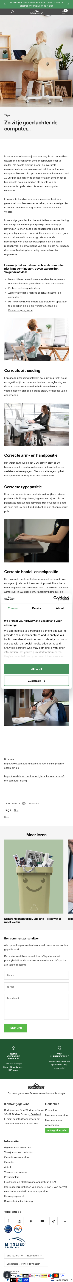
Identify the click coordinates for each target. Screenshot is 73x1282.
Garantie (9, 1162)
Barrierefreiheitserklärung (18, 1201)
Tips (7, 115)
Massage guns (53, 1120)
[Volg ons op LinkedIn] (65, 1221)
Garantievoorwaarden (16, 1157)
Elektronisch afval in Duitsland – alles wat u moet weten (32, 920)
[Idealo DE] (8, 1229)
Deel (6, 817)
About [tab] (60, 608)
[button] (62, 1280)
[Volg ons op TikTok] (53, 1221)
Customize (34, 680)
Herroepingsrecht (14, 1196)
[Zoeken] (12, 11)
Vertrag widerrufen (57, 1130)
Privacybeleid (11, 1177)
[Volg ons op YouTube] (42, 1221)
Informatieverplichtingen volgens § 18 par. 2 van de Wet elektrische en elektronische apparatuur (35, 1189)
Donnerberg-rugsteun (20, 310)
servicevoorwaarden (38, 960)
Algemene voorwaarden (17, 1147)
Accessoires (52, 1125)
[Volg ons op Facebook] (8, 1221)
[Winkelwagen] (63, 11)
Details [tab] (36, 608)
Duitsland (35, 1114)
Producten (51, 1110)
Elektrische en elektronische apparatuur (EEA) (30, 1181)
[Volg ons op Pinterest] (31, 1221)
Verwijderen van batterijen (18, 1152)
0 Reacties (33, 803)
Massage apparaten (56, 1115)
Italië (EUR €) (13, 1255)
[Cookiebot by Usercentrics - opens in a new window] (53, 598)
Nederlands (33, 1255)
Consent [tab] (13, 608)
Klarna (50, 6)
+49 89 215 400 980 (26, 1123)
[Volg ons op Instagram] (20, 1221)
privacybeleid (11, 960)
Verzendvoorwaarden (16, 1172)
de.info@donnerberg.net (26, 1118)
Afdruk (8, 1167)
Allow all (36, 669)
